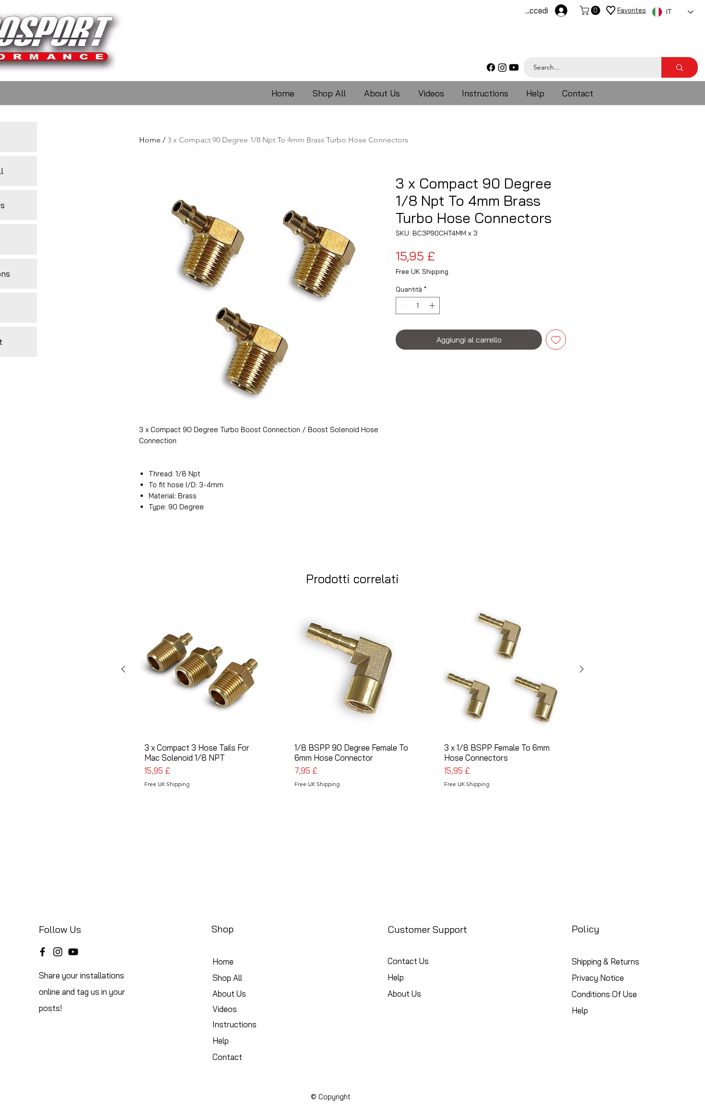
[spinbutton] (418, 305)
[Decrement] (403, 305)
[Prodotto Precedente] (123, 669)
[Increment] (433, 305)
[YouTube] (73, 952)
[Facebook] (490, 67)
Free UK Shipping (422, 272)
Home (150, 139)
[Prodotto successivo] (582, 669)
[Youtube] (513, 67)
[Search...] (679, 67)
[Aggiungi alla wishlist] (556, 340)
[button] (591, 10)
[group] (353, 704)
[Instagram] (502, 67)
